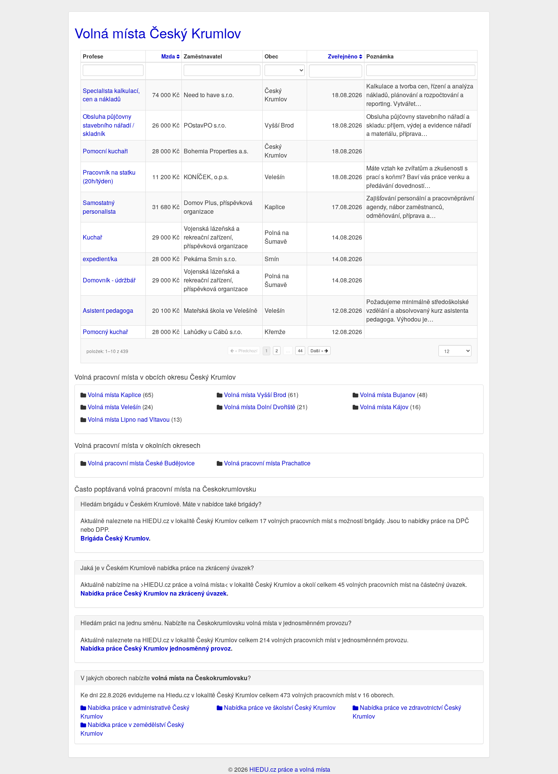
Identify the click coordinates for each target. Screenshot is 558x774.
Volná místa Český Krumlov (157, 32)
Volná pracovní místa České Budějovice (141, 463)
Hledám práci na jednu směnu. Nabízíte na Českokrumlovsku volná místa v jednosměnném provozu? (216, 622)
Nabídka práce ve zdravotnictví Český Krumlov (407, 711)
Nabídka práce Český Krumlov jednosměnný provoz (155, 648)
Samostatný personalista (99, 207)
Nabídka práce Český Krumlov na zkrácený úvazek (153, 593)
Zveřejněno (343, 56)
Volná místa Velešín (114, 406)
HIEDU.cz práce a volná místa (289, 769)
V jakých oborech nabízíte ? (165, 677)
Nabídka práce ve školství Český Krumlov (279, 707)
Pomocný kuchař (105, 331)
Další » (318, 350)
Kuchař (92, 237)
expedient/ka (100, 258)
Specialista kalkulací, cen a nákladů (111, 95)
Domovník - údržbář (109, 280)
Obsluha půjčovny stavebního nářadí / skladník (108, 125)
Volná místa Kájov (384, 406)
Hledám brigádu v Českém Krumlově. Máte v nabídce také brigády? (171, 504)
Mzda (169, 56)
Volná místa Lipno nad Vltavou (129, 419)
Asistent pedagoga (108, 310)
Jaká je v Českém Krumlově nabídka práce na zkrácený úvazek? (167, 567)
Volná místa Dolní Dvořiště (259, 406)
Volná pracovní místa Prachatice (267, 463)
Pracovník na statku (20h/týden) (109, 176)
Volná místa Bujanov (387, 394)
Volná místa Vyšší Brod (255, 394)
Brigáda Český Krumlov (114, 538)
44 (300, 350)
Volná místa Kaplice (114, 394)
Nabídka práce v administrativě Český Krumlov (134, 711)
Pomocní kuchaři (105, 151)
